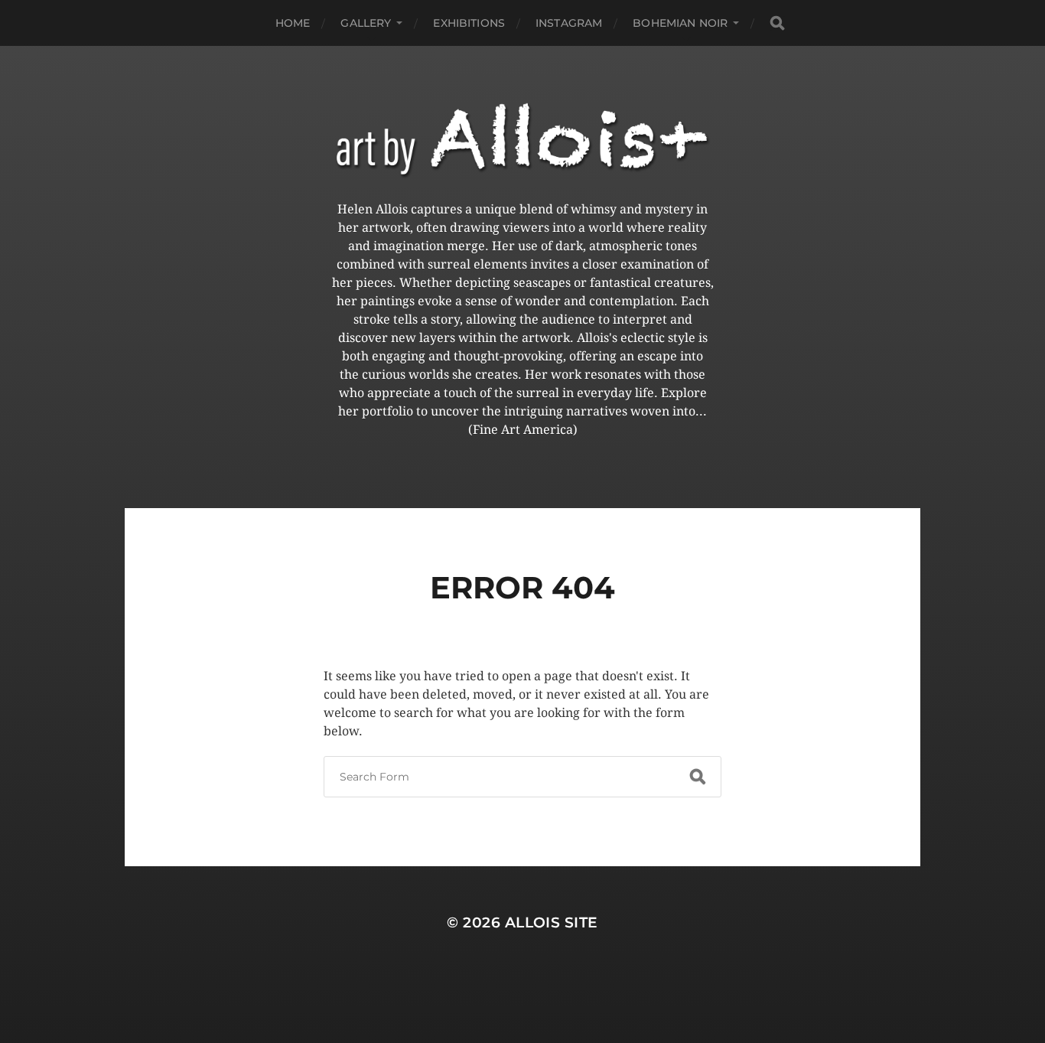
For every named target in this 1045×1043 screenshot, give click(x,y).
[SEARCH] (777, 23)
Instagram (569, 23)
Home (293, 23)
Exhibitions (469, 23)
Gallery (365, 23)
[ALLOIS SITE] (522, 140)
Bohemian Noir (680, 23)
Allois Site (551, 922)
